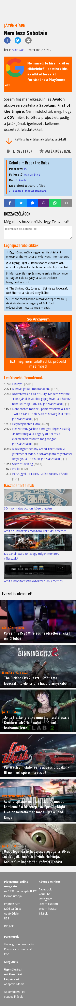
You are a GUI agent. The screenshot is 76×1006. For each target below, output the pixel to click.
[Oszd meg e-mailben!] (28, 40)
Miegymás (11, 962)
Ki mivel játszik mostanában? (31, 389)
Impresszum (12, 904)
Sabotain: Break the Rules (29, 162)
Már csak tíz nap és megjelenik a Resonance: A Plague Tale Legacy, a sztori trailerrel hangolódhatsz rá (37, 277)
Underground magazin (19, 944)
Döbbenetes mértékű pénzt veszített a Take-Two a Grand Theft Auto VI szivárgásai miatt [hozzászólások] (41, 414)
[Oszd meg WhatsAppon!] (55, 203)
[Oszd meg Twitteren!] (17, 40)
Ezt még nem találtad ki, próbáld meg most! (38, 364)
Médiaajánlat (12, 909)
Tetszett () (21, 151)
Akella (23, 180)
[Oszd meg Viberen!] (43, 203)
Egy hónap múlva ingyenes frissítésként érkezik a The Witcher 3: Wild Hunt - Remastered (37, 254)
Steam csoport (48, 904)
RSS (6, 918)
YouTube (44, 894)
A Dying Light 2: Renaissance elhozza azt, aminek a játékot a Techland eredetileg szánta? (37, 265)
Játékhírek (14, 25)
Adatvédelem (12, 913)
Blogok (9, 926)
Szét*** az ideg (22, 464)
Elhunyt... (18, 384)
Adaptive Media (14, 984)
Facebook (45, 889)
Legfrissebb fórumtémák (23, 377)
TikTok (43, 913)
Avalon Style (32, 174)
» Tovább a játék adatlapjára (28, 191)
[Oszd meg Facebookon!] (7, 40)
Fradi (15, 469)
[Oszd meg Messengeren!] (32, 203)
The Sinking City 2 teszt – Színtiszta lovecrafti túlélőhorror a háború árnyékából (37, 290)
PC (26, 169)
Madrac (18, 50)
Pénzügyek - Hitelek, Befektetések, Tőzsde (40, 474)
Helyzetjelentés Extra (26, 424)
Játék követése (57, 151)
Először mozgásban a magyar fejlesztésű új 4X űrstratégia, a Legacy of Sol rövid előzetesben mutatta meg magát (36, 303)
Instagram (45, 899)
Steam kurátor (48, 909)
